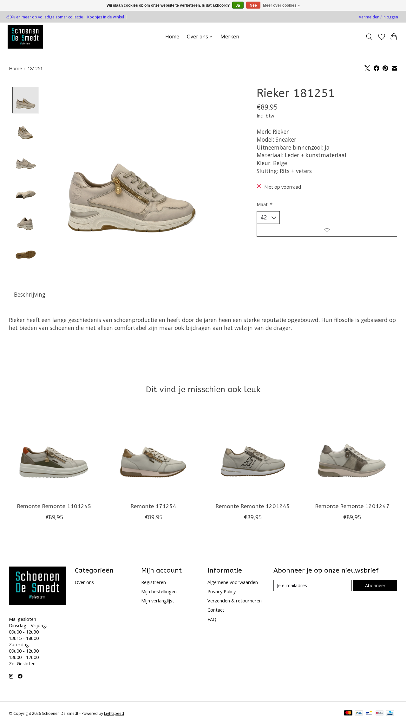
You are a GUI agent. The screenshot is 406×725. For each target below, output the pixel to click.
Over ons (84, 582)
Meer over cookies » (281, 5)
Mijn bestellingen (159, 591)
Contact (215, 610)
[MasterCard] (348, 713)
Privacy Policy (221, 591)
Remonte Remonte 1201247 (352, 506)
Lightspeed (114, 713)
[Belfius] (379, 713)
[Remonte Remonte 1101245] (54, 452)
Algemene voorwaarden (232, 582)
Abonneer (375, 585)
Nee (253, 5)
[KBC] (390, 713)
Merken (229, 36)
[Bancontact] (369, 713)
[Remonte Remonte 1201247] (352, 452)
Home (172, 36)
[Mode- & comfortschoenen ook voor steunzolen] (25, 37)
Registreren (153, 582)
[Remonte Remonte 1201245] (252, 452)
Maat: (264, 204)
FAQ (211, 619)
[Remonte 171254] (153, 452)
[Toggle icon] (369, 37)
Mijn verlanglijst (157, 600)
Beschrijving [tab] (29, 294)
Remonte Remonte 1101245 (54, 506)
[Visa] (359, 713)
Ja (238, 5)
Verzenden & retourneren (234, 600)
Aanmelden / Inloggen (378, 17)
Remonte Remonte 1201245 (252, 506)
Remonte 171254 (153, 506)
